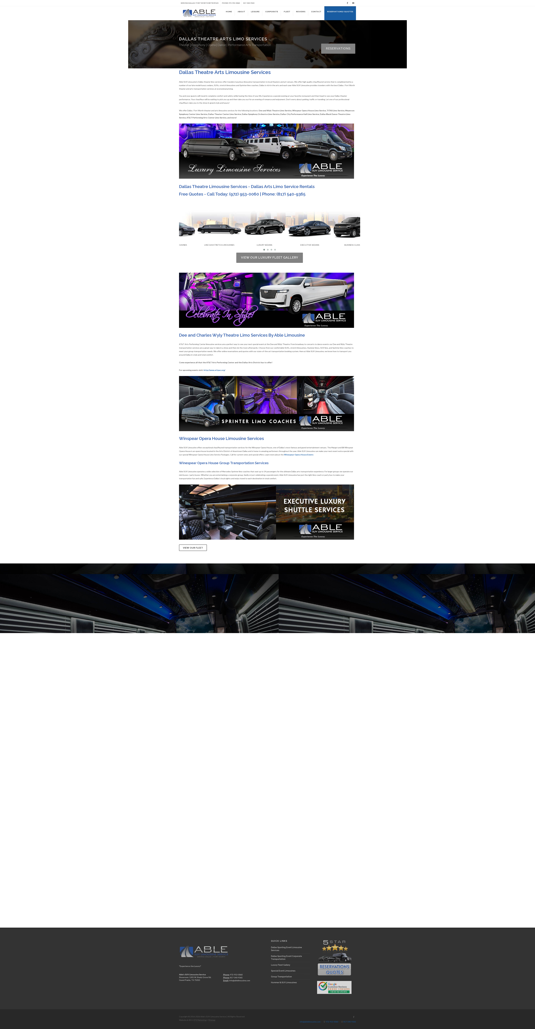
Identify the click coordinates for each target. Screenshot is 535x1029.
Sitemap (211, 1020)
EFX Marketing (200, 1020)
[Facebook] (347, 3)
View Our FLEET (193, 547)
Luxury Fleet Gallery (280, 965)
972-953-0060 (331, 1022)
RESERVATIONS (338, 48)
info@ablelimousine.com (239, 980)
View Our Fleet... (267, 602)
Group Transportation (281, 977)
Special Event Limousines (283, 971)
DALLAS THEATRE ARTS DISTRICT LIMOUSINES (267, 594)
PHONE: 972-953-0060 (231, 3)
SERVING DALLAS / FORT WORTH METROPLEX (199, 3)
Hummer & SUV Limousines (284, 982)
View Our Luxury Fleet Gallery (269, 257)
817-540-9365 (248, 3)
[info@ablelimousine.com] (353, 3)
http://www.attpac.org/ (214, 370)
